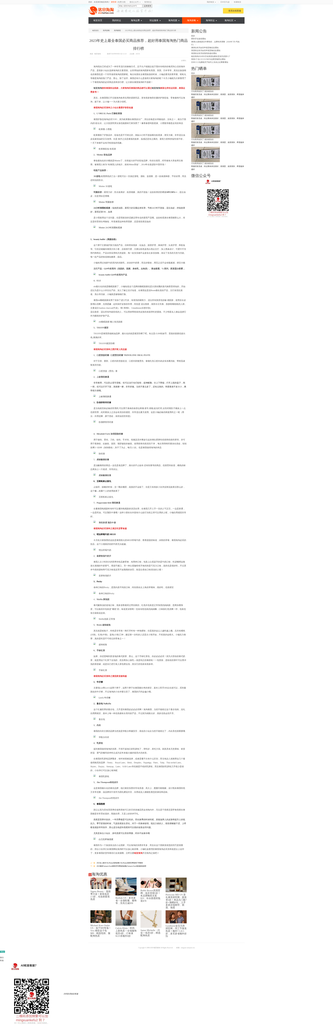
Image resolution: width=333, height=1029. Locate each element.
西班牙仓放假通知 (198, 39)
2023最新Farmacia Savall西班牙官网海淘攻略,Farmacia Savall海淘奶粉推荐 (121, 866)
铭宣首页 (97, 20)
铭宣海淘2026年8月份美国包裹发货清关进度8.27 (210, 56)
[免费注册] (121, 2)
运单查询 (147, 6)
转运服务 (154, 20)
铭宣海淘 (101, 10)
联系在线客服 (235, 11)
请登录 (113, 2)
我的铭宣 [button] (211, 2)
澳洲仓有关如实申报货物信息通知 (205, 48)
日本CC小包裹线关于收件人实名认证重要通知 (209, 62)
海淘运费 (135, 20)
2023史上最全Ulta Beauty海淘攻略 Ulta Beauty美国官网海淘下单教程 (120, 863)
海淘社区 (229, 20)
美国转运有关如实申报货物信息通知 (205, 50)
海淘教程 (117, 30)
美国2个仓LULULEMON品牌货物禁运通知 (208, 59)
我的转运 (116, 20)
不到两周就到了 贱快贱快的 (202, 91)
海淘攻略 (191, 20)
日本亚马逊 (224, 2)
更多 (193, 36)
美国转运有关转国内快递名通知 (204, 53)
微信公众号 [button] (134, 2)
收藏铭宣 (238, 2)
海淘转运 (148, 2)
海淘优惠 (172, 20)
